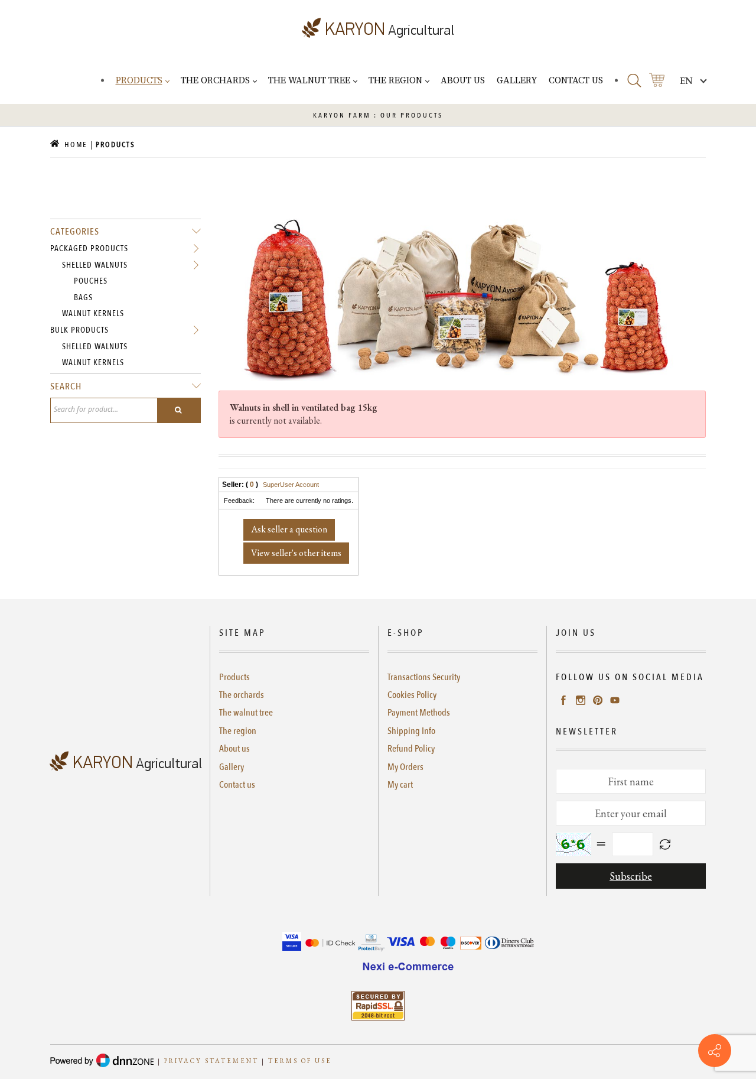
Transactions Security (423, 677)
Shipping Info (411, 730)
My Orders (405, 767)
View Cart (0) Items (656, 80)
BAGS (83, 297)
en (686, 80)
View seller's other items (296, 553)
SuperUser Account (291, 484)
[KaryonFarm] (378, 28)
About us (234, 748)
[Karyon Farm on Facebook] (563, 699)
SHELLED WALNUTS (95, 265)
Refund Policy (411, 748)
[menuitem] (142, 80)
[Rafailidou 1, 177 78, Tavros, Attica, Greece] (714, 1050)
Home (74, 144)
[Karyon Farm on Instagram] (580, 699)
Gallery (231, 767)
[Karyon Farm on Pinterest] (597, 699)
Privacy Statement (211, 1061)
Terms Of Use (300, 1061)
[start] (179, 410)
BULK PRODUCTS (79, 330)
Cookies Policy (411, 694)
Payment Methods (418, 712)
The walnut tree (246, 712)
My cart (400, 784)
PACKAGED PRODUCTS (89, 248)
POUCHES (90, 281)
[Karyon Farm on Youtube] (615, 699)
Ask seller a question (289, 529)
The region (237, 730)
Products (234, 677)
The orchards (241, 694)
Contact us (237, 784)
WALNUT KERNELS (93, 313)
